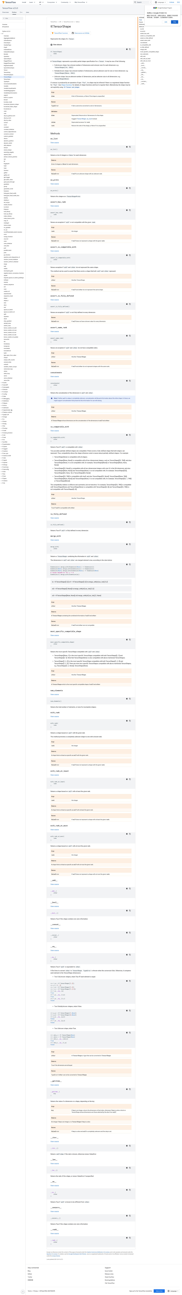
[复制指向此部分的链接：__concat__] (62, 924)
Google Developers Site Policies (77, 1254)
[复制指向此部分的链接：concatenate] (64, 373)
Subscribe (159, 1291)
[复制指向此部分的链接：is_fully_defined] (68, 514)
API (40, 2)
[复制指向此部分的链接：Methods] (62, 134)
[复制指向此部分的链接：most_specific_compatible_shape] (83, 631)
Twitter (30, 1277)
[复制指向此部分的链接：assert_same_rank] (69, 328)
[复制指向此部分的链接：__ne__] (58, 1182)
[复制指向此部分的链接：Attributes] (59, 111)
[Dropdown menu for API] (43, 2)
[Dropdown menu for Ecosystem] (57, 2)
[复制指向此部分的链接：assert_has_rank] (67, 202)
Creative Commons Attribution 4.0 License (98, 1252)
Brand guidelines (110, 1280)
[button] (12, 34)
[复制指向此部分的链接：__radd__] (60, 1230)
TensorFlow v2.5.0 (10, 8)
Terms (30, 1291)
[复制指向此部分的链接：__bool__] (60, 902)
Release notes (109, 1274)
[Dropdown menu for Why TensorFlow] (87, 2)
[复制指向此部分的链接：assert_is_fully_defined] (76, 296)
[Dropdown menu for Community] (70, 2)
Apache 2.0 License (52, 1254)
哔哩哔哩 (30, 1280)
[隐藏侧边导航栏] (23, 1291)
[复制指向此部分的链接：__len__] (59, 1160)
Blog (29, 1271)
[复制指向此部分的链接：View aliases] (64, 45)
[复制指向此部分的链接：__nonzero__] (63, 1208)
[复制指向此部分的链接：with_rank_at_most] (70, 826)
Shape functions (66, 85)
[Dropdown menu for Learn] (35, 2)
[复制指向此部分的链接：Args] (56, 92)
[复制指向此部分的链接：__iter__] (60, 1138)
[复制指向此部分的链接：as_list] (60, 139)
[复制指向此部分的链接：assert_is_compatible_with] (78, 247)
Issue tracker (109, 1271)
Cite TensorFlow (110, 1283)
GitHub (171, 2)
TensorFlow (54, 22)
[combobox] (142, 2)
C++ (21, 12)
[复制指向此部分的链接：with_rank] (61, 713)
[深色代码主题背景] (126, 49)
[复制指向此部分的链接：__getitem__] (63, 1081)
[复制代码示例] (129, 49)
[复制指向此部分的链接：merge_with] (63, 536)
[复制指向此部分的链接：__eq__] (58, 946)
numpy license (56, 1256)
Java (27, 12)
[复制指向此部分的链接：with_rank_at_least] (71, 771)
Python (14, 12)
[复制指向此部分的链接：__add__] (59, 880)
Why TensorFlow (80, 2)
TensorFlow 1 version (61, 33)
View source (55, 143)
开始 (174, 22)
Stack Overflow (109, 1277)
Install (24, 2)
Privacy (35, 1291)
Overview (5, 12)
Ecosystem (51, 2)
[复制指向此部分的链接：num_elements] (65, 691)
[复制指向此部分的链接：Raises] (57, 102)
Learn (31, 2)
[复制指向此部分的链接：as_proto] (60, 180)
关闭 (165, 22)
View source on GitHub (82, 33)
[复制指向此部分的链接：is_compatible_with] (71, 427)
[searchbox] (12, 18)
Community (64, 2)
